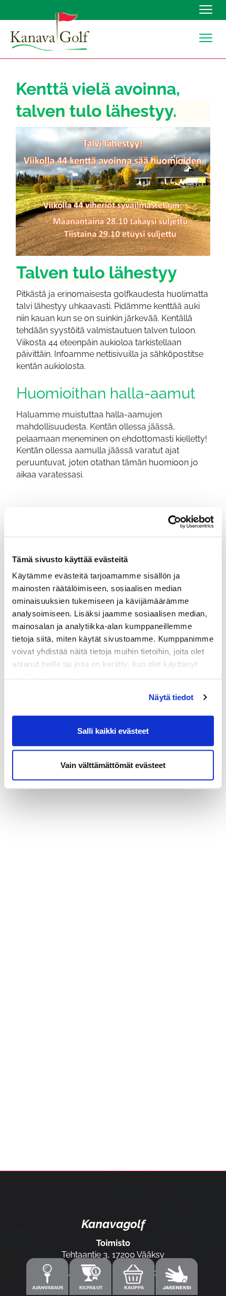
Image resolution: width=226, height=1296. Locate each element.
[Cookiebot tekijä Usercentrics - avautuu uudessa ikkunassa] (168, 522)
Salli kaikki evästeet (113, 730)
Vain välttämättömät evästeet (113, 765)
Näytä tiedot (171, 697)
